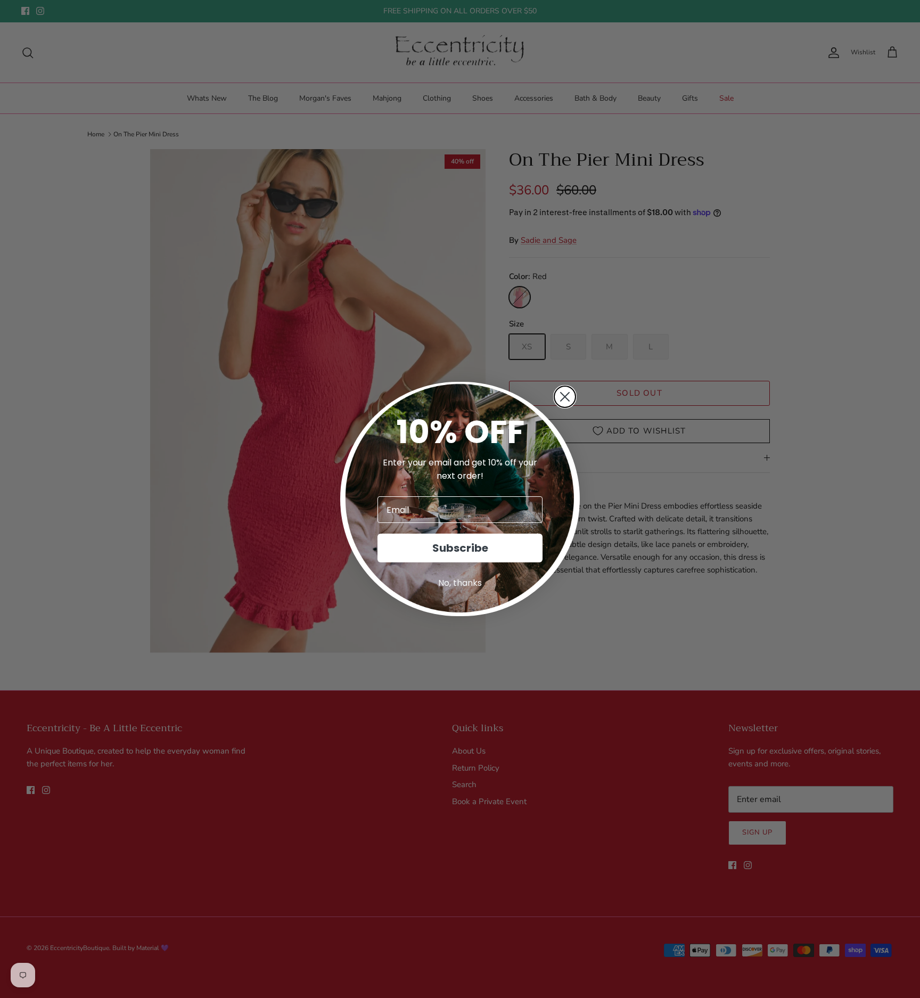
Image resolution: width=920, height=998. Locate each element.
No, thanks (460, 583)
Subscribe (460, 548)
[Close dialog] (565, 396)
